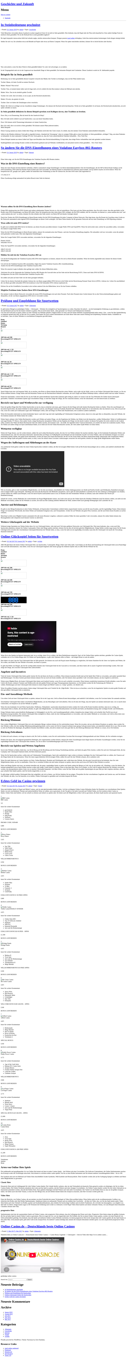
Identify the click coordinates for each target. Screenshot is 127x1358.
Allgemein (32, 305)
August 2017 (9, 1314)
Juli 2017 (8, 1316)
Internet (31, 152)
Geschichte (32, 29)
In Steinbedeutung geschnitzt (20, 25)
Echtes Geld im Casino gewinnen (23, 781)
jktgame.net (8, 1352)
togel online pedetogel (12, 1348)
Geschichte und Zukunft (17, 4)
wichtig (40, 541)
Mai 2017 (8, 1319)
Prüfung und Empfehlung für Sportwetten (29, 300)
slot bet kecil (9, 1354)
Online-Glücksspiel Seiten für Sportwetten (29, 536)
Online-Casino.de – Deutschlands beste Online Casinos (38, 1226)
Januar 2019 (8, 1312)
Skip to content (5, 14)
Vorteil (40, 786)
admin (21, 29)
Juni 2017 (8, 1317)
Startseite (7, 18)
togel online (71, 38)
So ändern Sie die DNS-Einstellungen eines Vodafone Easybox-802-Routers (51, 147)
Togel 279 (8, 1355)
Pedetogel (8, 1350)
